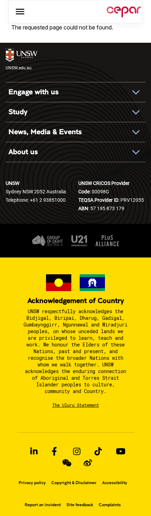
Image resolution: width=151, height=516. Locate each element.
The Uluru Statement (75, 405)
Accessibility (114, 482)
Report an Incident (43, 504)
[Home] (123, 11)
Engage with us (33, 92)
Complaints (110, 504)
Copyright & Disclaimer (74, 482)
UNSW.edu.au (19, 67)
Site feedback (79, 504)
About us (23, 152)
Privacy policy (32, 482)
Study (17, 112)
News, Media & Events (45, 132)
